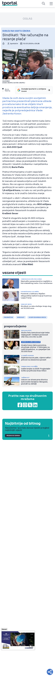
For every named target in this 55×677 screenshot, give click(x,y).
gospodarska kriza (37, 317)
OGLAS (27, 18)
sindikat (21, 317)
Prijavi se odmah (13, 435)
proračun (8, 317)
